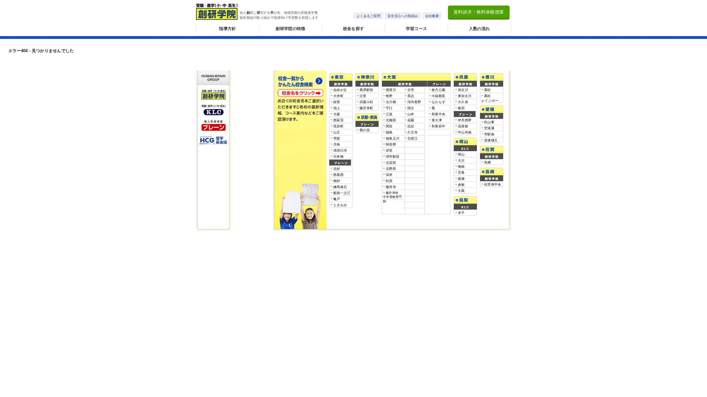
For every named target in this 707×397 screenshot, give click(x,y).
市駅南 (489, 134)
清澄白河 (340, 150)
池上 (336, 107)
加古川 (463, 89)
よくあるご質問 (368, 15)
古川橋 (391, 101)
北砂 (336, 168)
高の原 (365, 129)
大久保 (463, 101)
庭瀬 (461, 178)
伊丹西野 (464, 119)
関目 (389, 126)
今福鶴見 (438, 95)
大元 (461, 160)
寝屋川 (391, 89)
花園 (410, 119)
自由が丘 (340, 89)
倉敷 (461, 184)
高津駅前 (366, 89)
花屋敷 (463, 126)
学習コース (416, 28)
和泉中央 (438, 113)
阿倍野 (391, 144)
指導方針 (227, 28)
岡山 (461, 154)
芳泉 (461, 172)
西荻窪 (338, 119)
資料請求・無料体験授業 (478, 12)
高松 (487, 89)
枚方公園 (438, 89)
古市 (410, 89)
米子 (461, 212)
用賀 (336, 138)
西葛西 (338, 174)
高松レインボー (489, 98)
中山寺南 (464, 132)
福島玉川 (392, 138)
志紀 (410, 126)
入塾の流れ (479, 28)
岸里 (389, 150)
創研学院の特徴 (290, 28)
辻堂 (363, 95)
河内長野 (414, 101)
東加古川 (464, 95)
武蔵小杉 (366, 101)
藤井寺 (391, 186)
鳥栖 (487, 162)
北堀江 (412, 138)
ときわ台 (340, 204)
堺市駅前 (392, 156)
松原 (389, 180)
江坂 (389, 113)
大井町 (338, 95)
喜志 (410, 95)
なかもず (438, 101)
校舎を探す (353, 28)
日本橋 (338, 156)
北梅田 (391, 119)
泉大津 (437, 119)
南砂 (336, 180)
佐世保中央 (492, 184)
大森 (336, 113)
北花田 (391, 162)
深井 (389, 174)
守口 (389, 107)
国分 (410, 107)
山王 (336, 132)
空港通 (489, 127)
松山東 (489, 121)
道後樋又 (491, 140)
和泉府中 (438, 126)
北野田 (391, 168)
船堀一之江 (341, 192)
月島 (336, 144)
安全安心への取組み (402, 15)
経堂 (336, 101)
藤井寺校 (392, 196)
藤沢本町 (366, 107)
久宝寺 (412, 132)
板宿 (461, 107)
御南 (461, 166)
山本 (410, 113)
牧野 (389, 95)
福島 (389, 132)
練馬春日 (340, 186)
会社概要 (432, 15)
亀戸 (336, 198)
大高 (461, 190)
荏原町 (338, 126)
